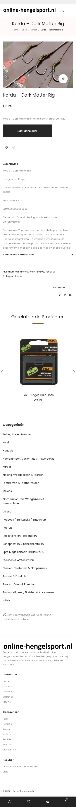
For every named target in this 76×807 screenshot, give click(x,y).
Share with (59, 287)
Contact (7, 686)
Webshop (8, 696)
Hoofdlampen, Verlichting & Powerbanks (28, 459)
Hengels (8, 450)
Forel (6, 442)
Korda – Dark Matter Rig (20, 217)
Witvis (6, 600)
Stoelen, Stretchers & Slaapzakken (25, 568)
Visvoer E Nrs (10, 749)
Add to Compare (14, 147)
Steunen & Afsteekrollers (18, 560)
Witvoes (7, 744)
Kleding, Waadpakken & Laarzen (23, 475)
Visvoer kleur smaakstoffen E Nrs (21, 766)
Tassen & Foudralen (15, 576)
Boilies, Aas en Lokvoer (17, 434)
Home (15, 29)
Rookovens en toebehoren (20, 536)
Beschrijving (10, 164)
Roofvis (7, 528)
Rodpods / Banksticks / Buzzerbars (24, 519)
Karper (34, 29)
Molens (7, 491)
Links (5, 771)
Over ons (8, 691)
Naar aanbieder (27, 131)
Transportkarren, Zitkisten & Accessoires (28, 592)
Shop (24, 29)
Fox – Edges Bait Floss (38, 395)
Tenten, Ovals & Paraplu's (19, 584)
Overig (7, 511)
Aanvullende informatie (18, 254)
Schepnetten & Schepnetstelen (23, 544)
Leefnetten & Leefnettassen (21, 483)
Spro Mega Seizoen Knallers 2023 (23, 552)
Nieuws (7, 701)
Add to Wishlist (6, 147)
